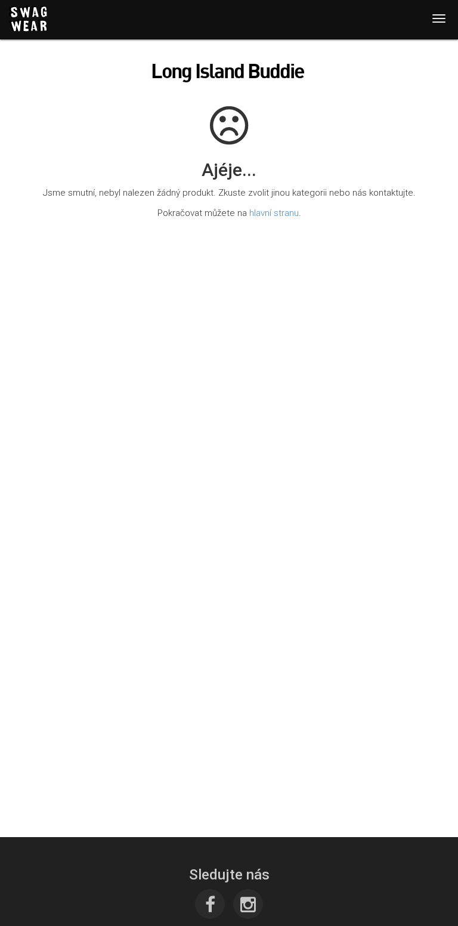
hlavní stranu (274, 213)
